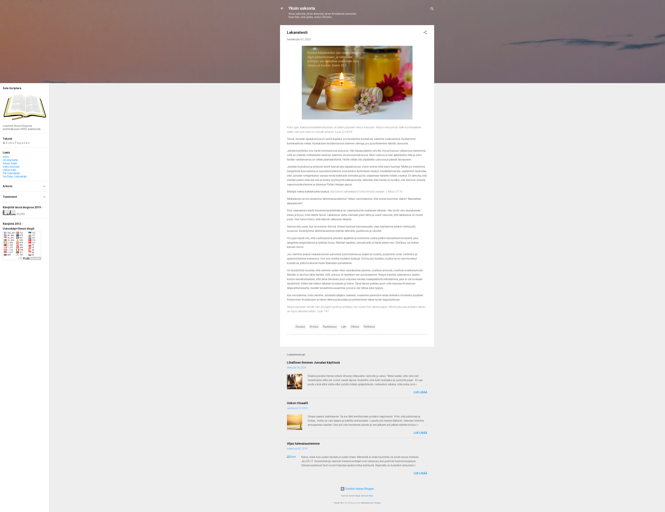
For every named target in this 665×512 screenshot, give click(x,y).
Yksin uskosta (301, 8)
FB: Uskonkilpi (11, 173)
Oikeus (355, 326)
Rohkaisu (369, 326)
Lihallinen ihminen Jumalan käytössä (313, 362)
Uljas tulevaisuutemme (303, 443)
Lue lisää (420, 392)
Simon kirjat (10, 163)
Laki (343, 326)
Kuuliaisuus (330, 326)
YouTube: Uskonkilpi (15, 176)
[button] (425, 33)
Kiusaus (300, 326)
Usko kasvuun (11, 166)
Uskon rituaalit (297, 403)
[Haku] (432, 9)
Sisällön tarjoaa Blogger (359, 488)
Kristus (314, 326)
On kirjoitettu (10, 160)
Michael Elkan (367, 496)
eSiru (6, 156)
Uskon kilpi (9, 170)
